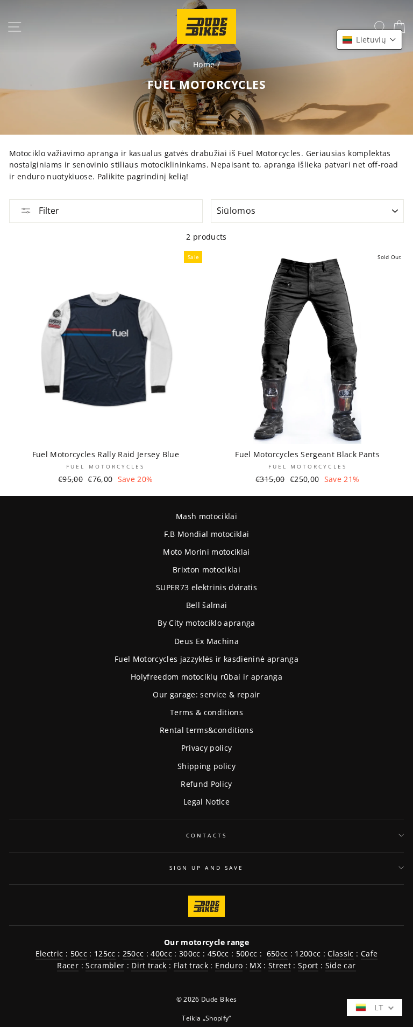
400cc (161, 953)
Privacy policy (206, 748)
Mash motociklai (206, 516)
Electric (49, 953)
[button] (369, 39)
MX (255, 965)
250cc (133, 953)
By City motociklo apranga (206, 623)
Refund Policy (206, 784)
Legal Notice (206, 802)
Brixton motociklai (206, 569)
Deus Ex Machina (206, 641)
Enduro (229, 965)
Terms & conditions (206, 712)
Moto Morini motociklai (206, 552)
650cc (277, 953)
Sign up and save (206, 867)
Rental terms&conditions (206, 730)
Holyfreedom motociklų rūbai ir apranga (206, 677)
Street (279, 965)
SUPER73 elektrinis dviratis (206, 587)
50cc (78, 953)
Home (204, 64)
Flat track (191, 965)
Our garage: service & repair (206, 694)
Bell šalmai (206, 605)
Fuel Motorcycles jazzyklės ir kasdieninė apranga (206, 659)
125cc (105, 953)
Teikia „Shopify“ (206, 1018)
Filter (48, 210)
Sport (308, 965)
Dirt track (148, 965)
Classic (340, 953)
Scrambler (105, 965)
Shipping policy (206, 766)
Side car (340, 965)
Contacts (206, 835)
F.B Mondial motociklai (206, 534)
